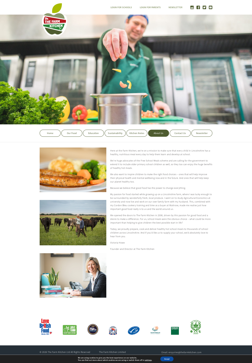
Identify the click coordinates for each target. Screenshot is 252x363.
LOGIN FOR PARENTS (150, 7)
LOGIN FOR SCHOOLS (121, 7)
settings (148, 360)
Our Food (72, 133)
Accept (167, 359)
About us (158, 133)
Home (50, 133)
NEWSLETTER (175, 7)
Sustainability (115, 133)
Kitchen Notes (136, 133)
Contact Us (180, 133)
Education (93, 133)
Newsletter (202, 133)
